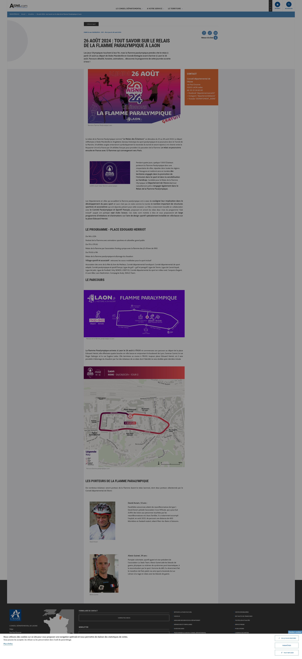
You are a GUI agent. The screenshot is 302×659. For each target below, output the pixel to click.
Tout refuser (287, 653)
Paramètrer (286, 645)
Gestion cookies (295, 632)
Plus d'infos (8, 644)
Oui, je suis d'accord (287, 638)
